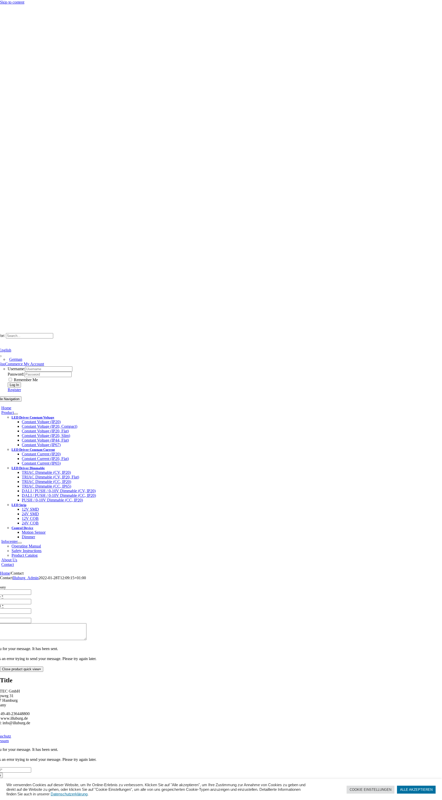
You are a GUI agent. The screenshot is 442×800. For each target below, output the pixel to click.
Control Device (22, 528)
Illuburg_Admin (26, 578)
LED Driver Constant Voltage (33, 417)
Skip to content (12, 2)
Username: (16, 369)
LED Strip (19, 505)
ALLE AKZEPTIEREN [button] (416, 790)
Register (14, 390)
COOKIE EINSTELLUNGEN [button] (370, 790)
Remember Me (25, 380)
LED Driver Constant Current (33, 450)
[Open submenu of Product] (16, 414)
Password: (16, 374)
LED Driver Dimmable (28, 468)
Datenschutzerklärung (69, 794)
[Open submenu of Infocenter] (20, 543)
